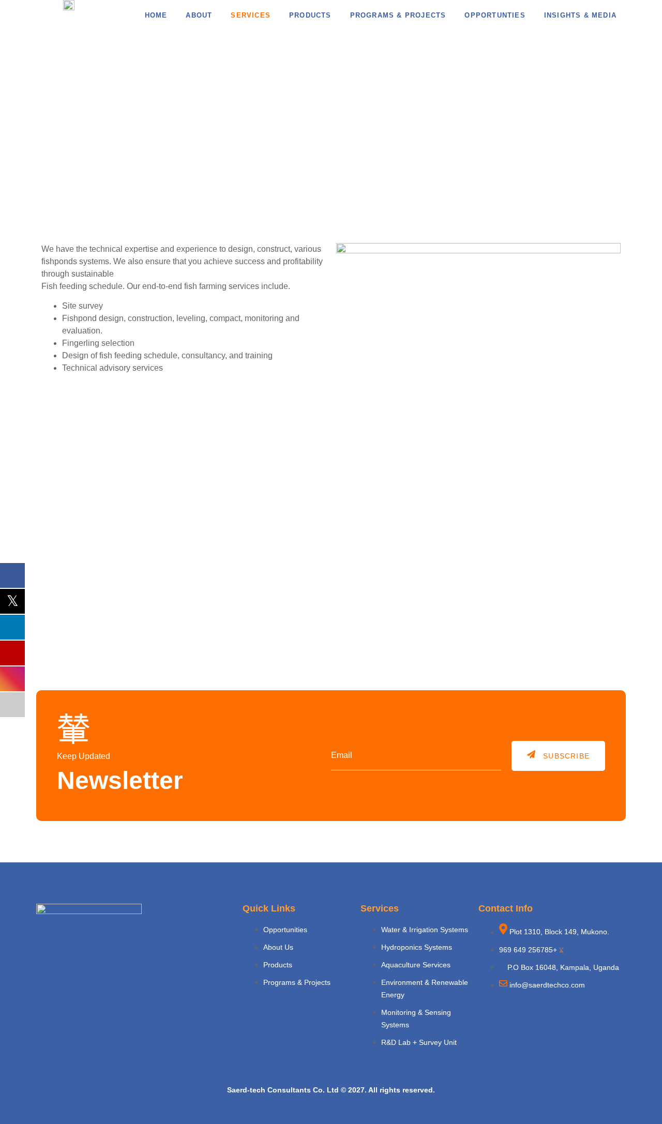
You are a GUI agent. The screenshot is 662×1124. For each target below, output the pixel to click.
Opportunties (494, 15)
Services (250, 15)
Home (156, 15)
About (199, 15)
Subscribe (566, 756)
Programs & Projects (398, 15)
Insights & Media (580, 15)
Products (310, 15)
